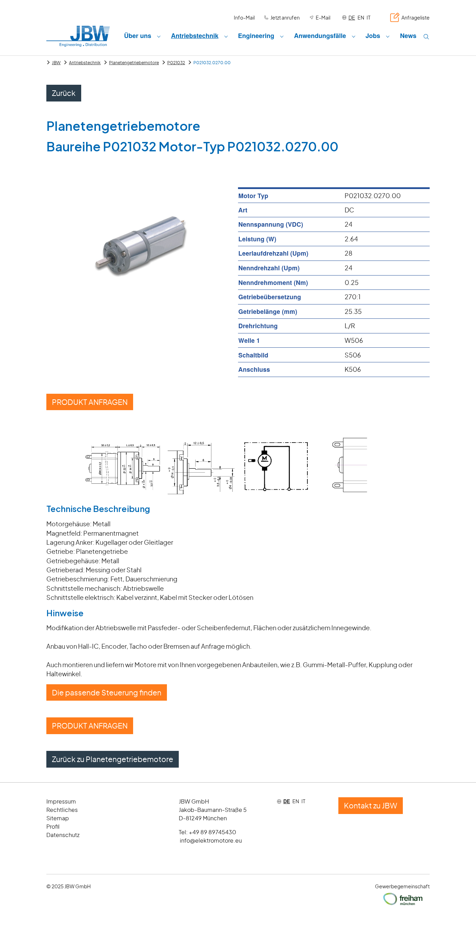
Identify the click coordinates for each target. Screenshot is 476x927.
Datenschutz (62, 834)
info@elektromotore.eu (211, 840)
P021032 (176, 62)
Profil (53, 826)
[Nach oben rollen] (460, 911)
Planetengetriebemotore (134, 62)
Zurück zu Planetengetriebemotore (112, 759)
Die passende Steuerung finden (106, 692)
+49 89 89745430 (212, 832)
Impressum (61, 801)
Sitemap (57, 818)
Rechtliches (62, 809)
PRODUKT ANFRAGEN (90, 402)
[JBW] (78, 36)
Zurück (64, 93)
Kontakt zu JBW (370, 805)
